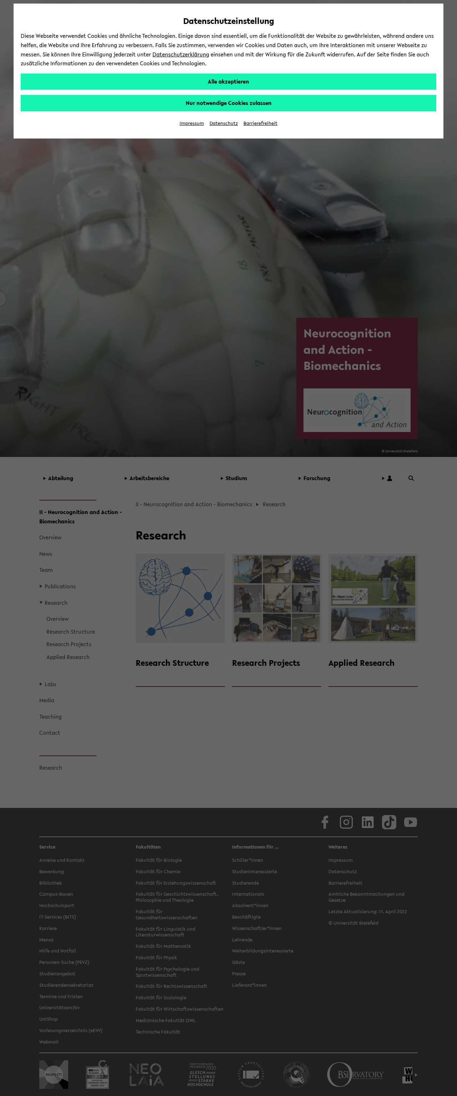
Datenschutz (224, 123)
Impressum (192, 123)
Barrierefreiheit (260, 123)
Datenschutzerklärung (180, 54)
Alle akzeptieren (228, 81)
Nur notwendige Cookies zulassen (229, 103)
